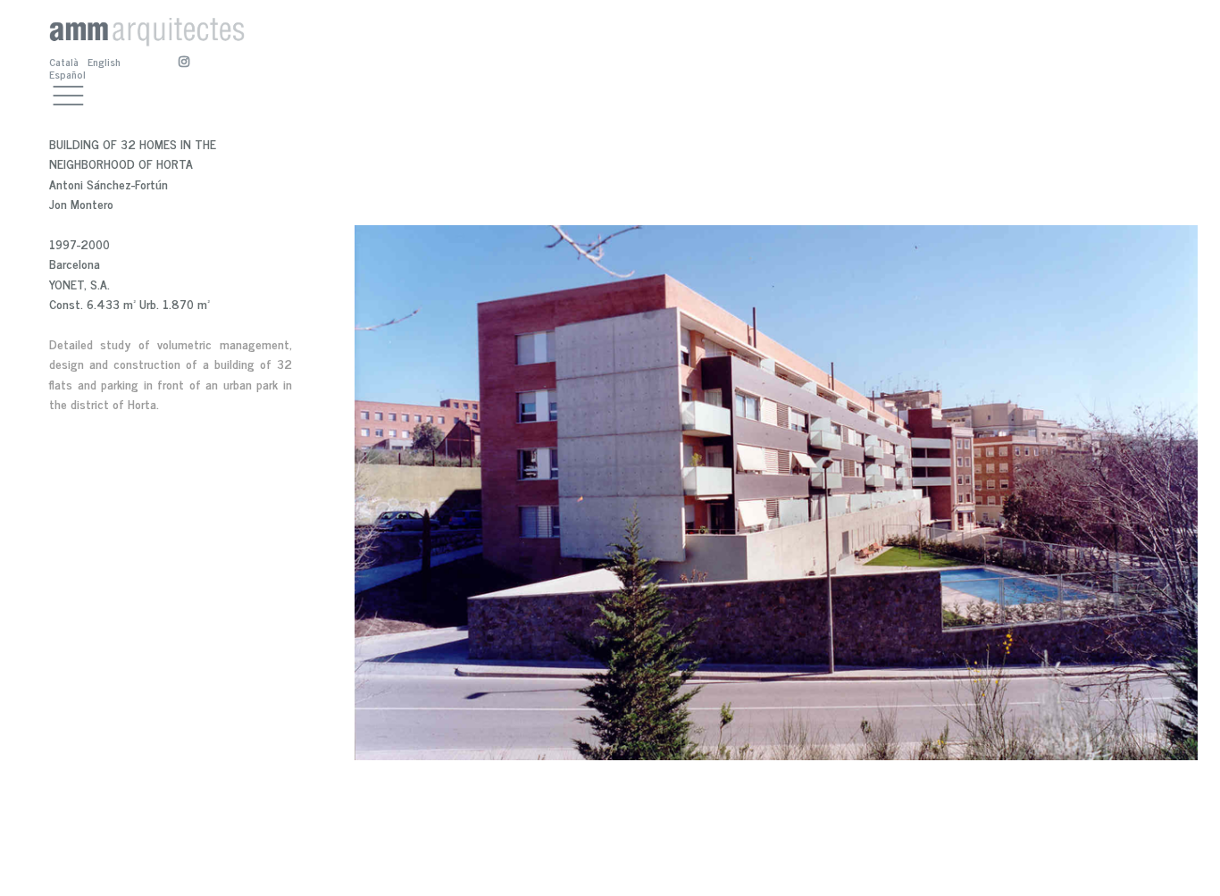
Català (64, 61)
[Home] (147, 25)
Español (67, 74)
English (104, 61)
